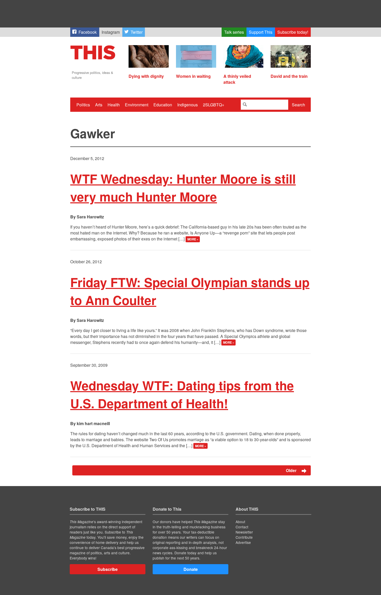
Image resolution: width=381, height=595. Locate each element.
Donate (191, 569)
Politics (83, 105)
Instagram (111, 32)
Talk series (234, 32)
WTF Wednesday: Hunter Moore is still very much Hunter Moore (183, 187)
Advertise (243, 542)
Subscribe (107, 569)
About (240, 521)
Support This (260, 32)
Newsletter (244, 532)
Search (298, 105)
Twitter (137, 32)
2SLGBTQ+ (213, 105)
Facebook (88, 32)
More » (192, 239)
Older (292, 470)
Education (162, 105)
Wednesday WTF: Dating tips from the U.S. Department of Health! (182, 394)
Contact (242, 526)
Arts (98, 105)
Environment (136, 105)
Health (114, 105)
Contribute (244, 537)
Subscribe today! (292, 32)
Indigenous (187, 105)
